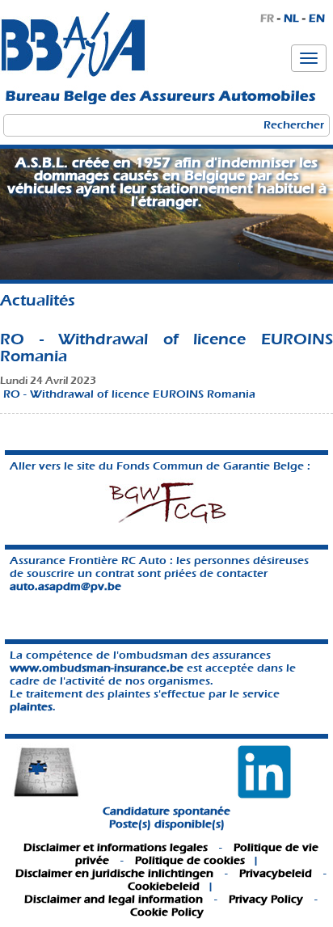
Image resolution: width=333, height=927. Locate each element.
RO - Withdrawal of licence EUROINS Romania (129, 394)
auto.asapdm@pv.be (65, 586)
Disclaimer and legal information (113, 899)
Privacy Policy (266, 899)
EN (317, 18)
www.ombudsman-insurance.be (96, 668)
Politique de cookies (190, 860)
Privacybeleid (275, 873)
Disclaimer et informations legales (115, 847)
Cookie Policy (167, 912)
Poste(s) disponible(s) (167, 824)
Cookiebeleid (164, 886)
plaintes (31, 707)
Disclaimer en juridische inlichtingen (114, 873)
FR (267, 18)
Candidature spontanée (166, 811)
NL (291, 18)
